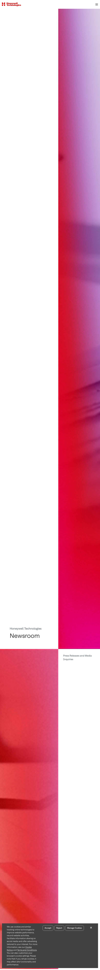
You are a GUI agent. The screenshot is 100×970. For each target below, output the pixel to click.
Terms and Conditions (27, 950)
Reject (59, 928)
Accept (48, 928)
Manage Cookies (74, 928)
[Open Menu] (96, 4)
